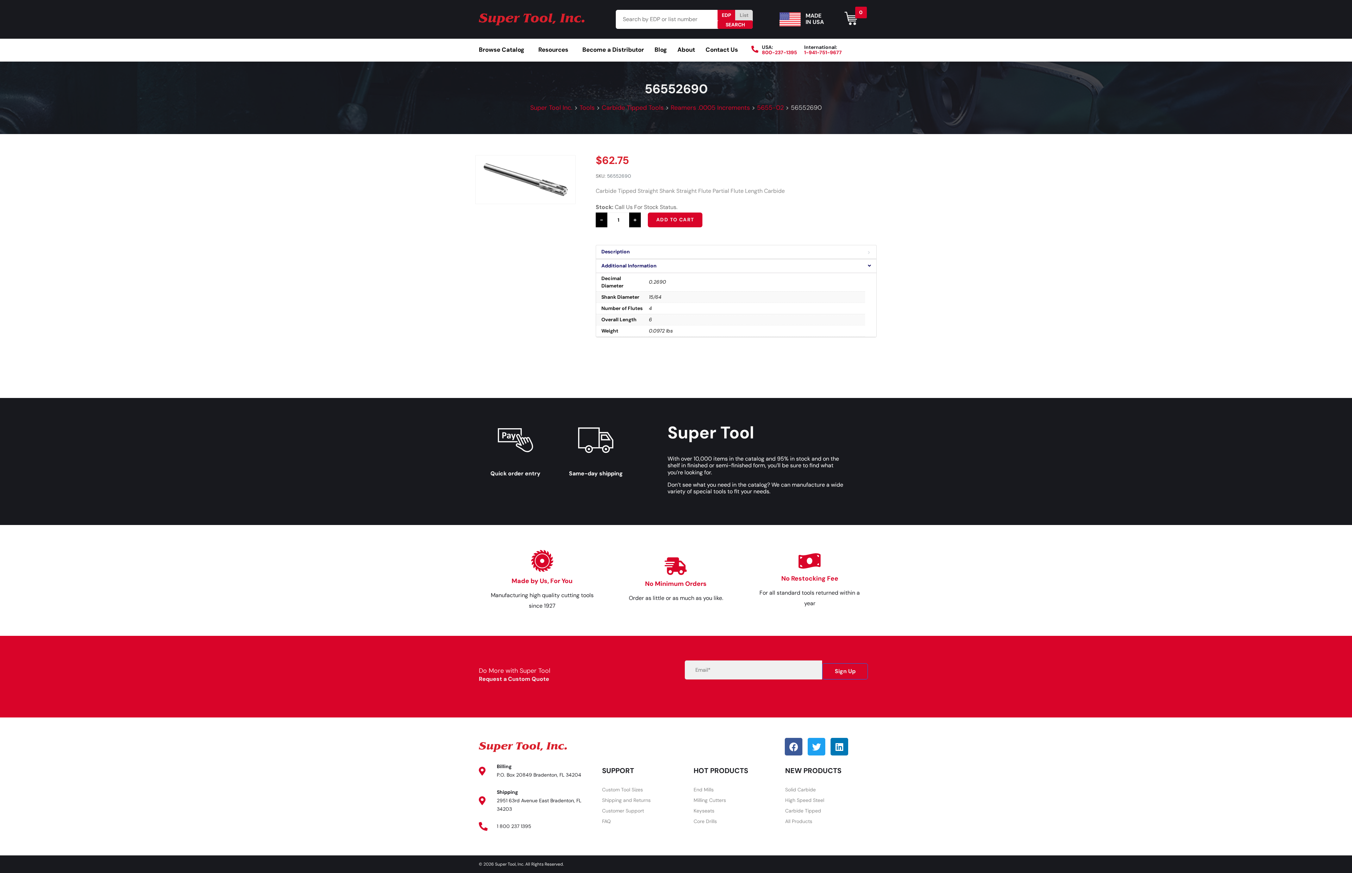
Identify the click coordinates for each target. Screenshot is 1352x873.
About (686, 49)
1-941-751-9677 (823, 52)
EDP (726, 15)
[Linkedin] (839, 746)
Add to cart (675, 219)
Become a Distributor (613, 49)
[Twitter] (816, 746)
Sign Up (845, 671)
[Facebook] (793, 746)
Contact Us (722, 49)
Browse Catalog (501, 49)
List (744, 15)
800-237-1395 (779, 52)
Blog (661, 49)
